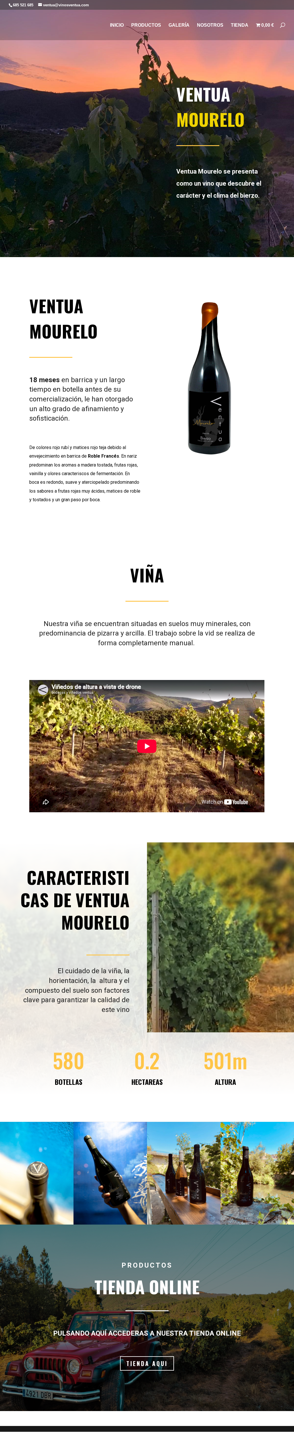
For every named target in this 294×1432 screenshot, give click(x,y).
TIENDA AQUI (147, 1363)
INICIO (117, 25)
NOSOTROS (210, 25)
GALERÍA (179, 25)
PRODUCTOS (146, 25)
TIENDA (239, 25)
